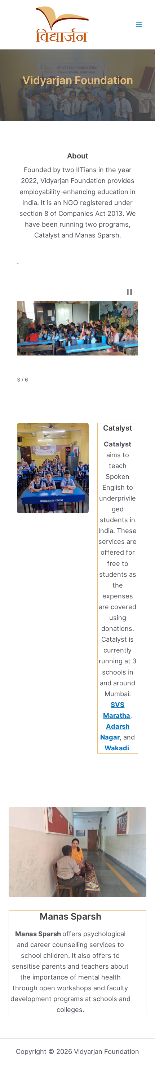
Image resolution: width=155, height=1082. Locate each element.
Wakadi (117, 748)
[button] (129, 292)
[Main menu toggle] (139, 24)
